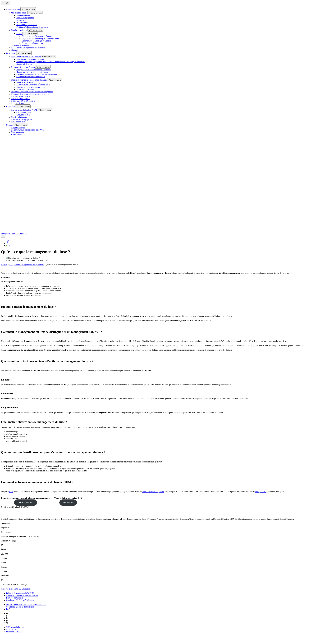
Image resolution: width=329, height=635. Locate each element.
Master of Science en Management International (30, 94)
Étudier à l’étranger (24, 64)
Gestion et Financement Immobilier (30, 77)
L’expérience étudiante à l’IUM (24, 110)
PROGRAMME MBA (20, 96)
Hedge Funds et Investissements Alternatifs (33, 70)
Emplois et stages (18, 127)
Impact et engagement (25, 18)
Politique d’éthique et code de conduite (32, 27)
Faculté (19, 34)
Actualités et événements (21, 45)
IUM (11, 491)
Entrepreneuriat (17, 132)
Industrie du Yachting (25, 89)
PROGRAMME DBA (20, 99)
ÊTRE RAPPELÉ (25, 502)
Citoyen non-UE (23, 115)
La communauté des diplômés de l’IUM (27, 130)
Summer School (17, 103)
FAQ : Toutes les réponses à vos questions (28, 48)
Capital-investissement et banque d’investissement (36, 74)
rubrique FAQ (261, 491)
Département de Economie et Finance (37, 36)
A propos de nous (13, 9)
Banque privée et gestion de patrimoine (32, 72)
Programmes (11, 53)
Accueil (4, 265)
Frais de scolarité (18, 122)
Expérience (10, 106)
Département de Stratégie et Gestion (36, 41)
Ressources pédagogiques (21, 119)
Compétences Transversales (33, 43)
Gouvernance (21, 20)
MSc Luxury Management (153, 491)
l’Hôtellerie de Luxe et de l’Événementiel (33, 85)
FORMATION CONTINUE (23, 101)
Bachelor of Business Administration (26, 57)
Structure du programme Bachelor (30, 59)
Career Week (16, 134)
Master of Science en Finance (23, 67)
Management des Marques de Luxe (30, 87)
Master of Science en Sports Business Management (32, 92)
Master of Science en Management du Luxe (29, 80)
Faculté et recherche (19, 30)
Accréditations (22, 22)
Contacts (14, 50)
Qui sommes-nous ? (19, 13)
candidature (68, 502)
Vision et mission (23, 15)
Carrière (9, 125)
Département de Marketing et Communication (40, 38)
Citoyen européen (23, 112)
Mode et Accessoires (24, 82)
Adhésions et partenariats (26, 25)
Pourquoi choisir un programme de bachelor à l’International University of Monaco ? (50, 62)
